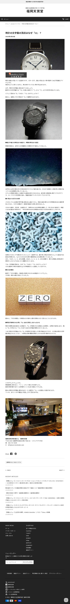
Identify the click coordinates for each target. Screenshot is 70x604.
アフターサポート (10, 531)
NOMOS (28, 538)
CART (67, 19)
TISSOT (28, 533)
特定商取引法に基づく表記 (39, 573)
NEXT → (62, 470)
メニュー (6, 19)
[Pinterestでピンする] (15, 454)
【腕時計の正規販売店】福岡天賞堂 (20, 597)
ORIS (27, 535)
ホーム (6, 23)
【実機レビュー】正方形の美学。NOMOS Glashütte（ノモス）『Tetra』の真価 (27, 512)
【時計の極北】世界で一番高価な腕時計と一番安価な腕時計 (22, 493)
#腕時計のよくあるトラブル (13, 462)
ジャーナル (8, 533)
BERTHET (29, 543)
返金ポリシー (30, 550)
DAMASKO (29, 545)
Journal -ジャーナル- (15, 23)
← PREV (8, 470)
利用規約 (28, 547)
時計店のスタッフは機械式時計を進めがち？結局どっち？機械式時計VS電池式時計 (28, 488)
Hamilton (28, 531)
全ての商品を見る (31, 528)
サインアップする (27, 562)
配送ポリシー (17, 573)
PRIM (27, 540)
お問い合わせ (9, 535)
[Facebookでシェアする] (11, 454)
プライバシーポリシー (55, 573)
